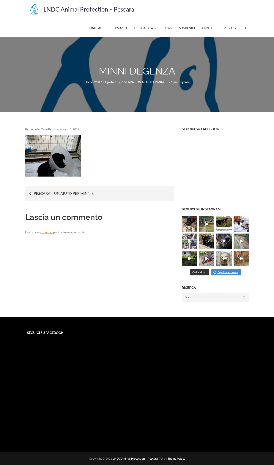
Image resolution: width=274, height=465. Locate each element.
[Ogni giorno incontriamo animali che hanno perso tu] (224, 258)
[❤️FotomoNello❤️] (189, 241)
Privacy (230, 28)
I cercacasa (143, 28)
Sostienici (187, 28)
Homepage (95, 28)
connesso (46, 232)
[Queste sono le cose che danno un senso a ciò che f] (189, 224)
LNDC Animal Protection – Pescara (88, 9)
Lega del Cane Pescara (44, 129)
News (167, 28)
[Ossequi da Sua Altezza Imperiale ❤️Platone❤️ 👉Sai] (207, 258)
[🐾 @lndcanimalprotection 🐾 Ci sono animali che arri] (241, 224)
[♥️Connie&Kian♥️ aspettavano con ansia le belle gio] (189, 258)
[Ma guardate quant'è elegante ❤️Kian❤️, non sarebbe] (207, 224)
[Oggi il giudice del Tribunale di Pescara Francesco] (224, 224)
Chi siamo (119, 28)
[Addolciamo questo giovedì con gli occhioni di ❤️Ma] (241, 258)
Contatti (209, 28)
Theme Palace (176, 458)
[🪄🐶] (241, 241)
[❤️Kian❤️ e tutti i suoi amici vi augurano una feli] (224, 241)
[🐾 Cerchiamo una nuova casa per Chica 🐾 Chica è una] (207, 241)
